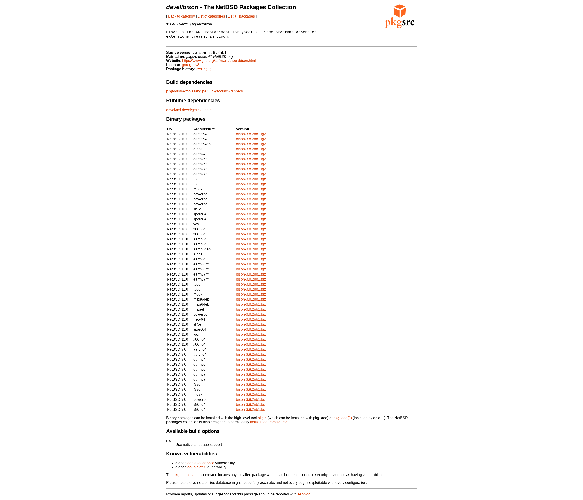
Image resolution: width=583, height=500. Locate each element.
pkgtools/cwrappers (227, 91)
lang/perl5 (202, 91)
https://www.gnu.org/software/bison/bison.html (219, 61)
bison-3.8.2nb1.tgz (251, 134)
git (211, 69)
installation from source (268, 422)
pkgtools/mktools (179, 91)
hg (206, 69)
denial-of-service (200, 463)
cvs (199, 69)
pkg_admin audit (187, 475)
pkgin (262, 418)
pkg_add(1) (342, 418)
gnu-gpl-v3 (190, 65)
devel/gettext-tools (196, 110)
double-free (196, 467)
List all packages (241, 16)
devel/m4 (173, 110)
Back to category (181, 16)
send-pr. (303, 494)
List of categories (211, 16)
